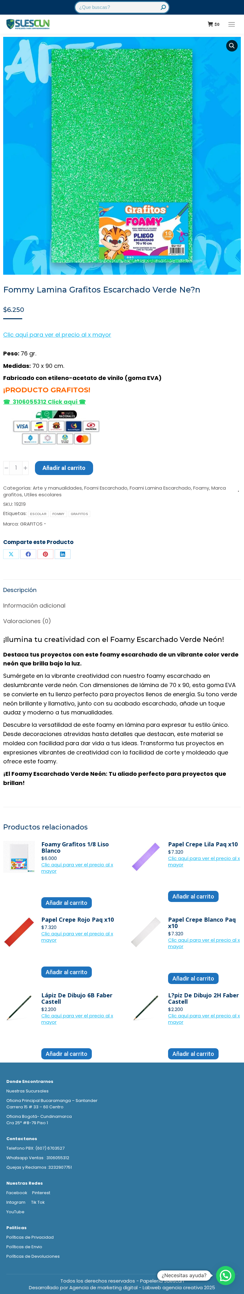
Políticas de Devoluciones (33, 1256)
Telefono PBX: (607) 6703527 (35, 1148)
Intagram (16, 1202)
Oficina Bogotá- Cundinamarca (39, 1116)
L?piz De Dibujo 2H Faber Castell (203, 998)
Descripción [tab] (20, 590)
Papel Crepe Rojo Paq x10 (77, 919)
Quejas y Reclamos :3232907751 (39, 1167)
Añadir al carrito (64, 468)
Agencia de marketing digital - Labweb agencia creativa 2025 (142, 1287)
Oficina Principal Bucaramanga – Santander (52, 1101)
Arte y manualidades (57, 488)
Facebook (16, 1193)
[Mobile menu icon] (232, 24)
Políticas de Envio (24, 1247)
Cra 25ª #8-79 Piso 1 (27, 1123)
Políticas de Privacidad (30, 1237)
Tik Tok (38, 1202)
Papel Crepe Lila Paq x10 (203, 844)
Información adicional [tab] (34, 605)
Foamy (201, 488)
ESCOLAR (38, 514)
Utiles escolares (43, 494)
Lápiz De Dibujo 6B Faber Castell (76, 998)
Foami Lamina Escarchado (160, 488)
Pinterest (41, 1193)
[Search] (163, 7)
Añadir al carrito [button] (66, 902)
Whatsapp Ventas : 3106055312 (37, 1158)
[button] (232, 46)
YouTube (15, 1212)
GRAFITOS (79, 514)
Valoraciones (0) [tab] (27, 621)
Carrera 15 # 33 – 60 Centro (35, 1107)
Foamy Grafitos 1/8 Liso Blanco (75, 847)
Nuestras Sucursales (27, 1091)
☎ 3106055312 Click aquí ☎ (44, 402)
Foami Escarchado (105, 488)
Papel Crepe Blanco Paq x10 (202, 922)
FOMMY (58, 514)
